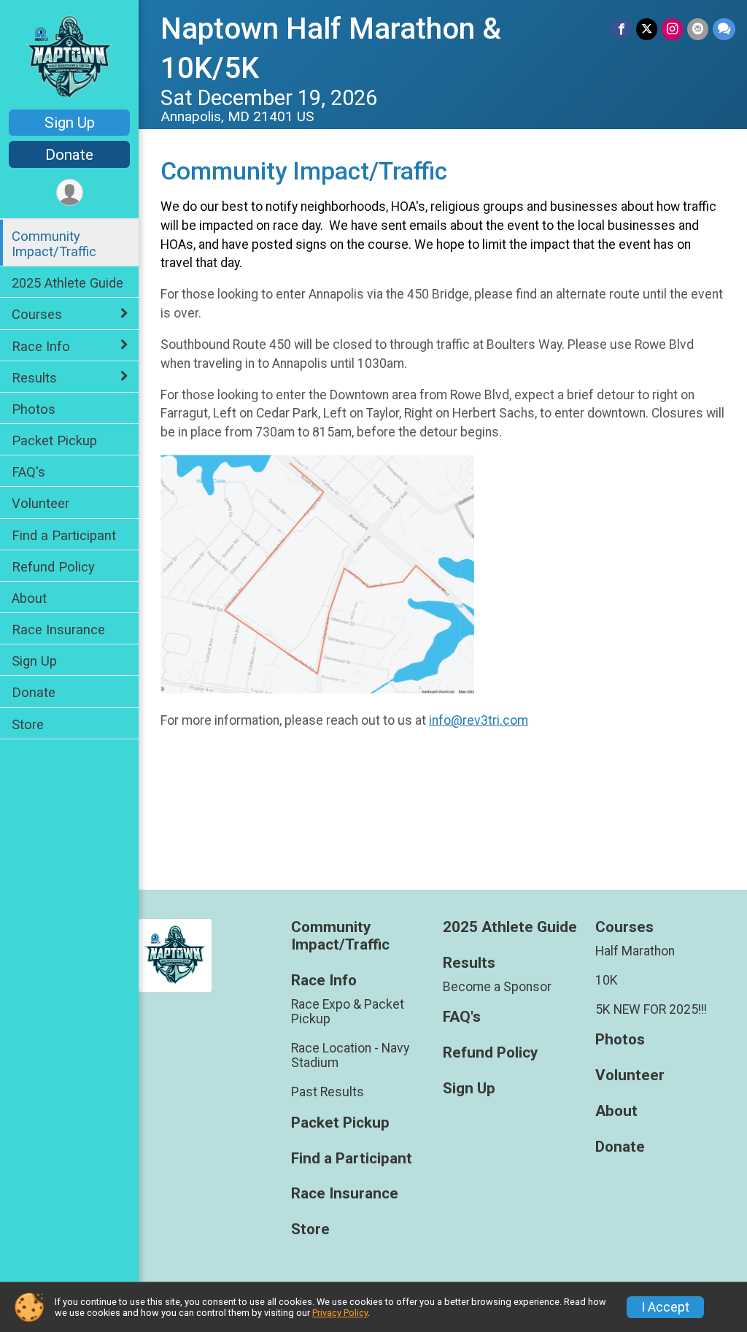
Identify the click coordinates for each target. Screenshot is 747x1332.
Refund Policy (53, 566)
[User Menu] (69, 192)
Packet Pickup (54, 440)
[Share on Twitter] (646, 28)
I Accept (665, 1307)
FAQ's (28, 472)
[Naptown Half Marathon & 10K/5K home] (69, 56)
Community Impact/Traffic (54, 243)
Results (34, 377)
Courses (37, 314)
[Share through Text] (724, 28)
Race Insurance (58, 629)
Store (28, 724)
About (29, 598)
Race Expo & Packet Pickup (347, 1011)
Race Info (41, 346)
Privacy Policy (340, 1312)
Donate (69, 154)
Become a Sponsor (497, 986)
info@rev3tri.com (478, 720)
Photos (33, 409)
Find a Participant (64, 535)
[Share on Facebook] (621, 28)
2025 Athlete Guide (67, 282)
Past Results (327, 1092)
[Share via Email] (697, 28)
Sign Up (69, 122)
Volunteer (40, 503)
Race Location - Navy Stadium (350, 1055)
